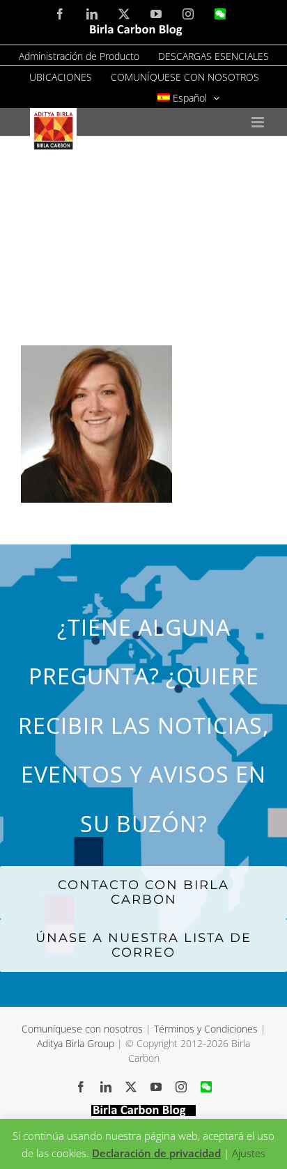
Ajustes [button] (248, 1153)
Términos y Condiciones (206, 1028)
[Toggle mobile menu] (258, 122)
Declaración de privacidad (156, 1153)
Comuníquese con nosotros (84, 1028)
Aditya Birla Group (75, 1043)
